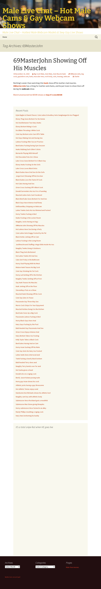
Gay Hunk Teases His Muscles (26, 282)
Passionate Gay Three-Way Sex (27, 301)
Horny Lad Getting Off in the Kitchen (29, 275)
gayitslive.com (23, 76)
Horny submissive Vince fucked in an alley (31, 408)
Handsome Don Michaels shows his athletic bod (33, 393)
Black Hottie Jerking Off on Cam (27, 237)
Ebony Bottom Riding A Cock (26, 126)
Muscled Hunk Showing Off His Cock (29, 294)
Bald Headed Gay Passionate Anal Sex (29, 328)
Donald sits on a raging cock (26, 374)
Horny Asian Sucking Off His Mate (28, 347)
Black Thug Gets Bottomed (25, 252)
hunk (31, 76)
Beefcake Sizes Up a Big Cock (27, 313)
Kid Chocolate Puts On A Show (27, 157)
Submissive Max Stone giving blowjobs (30, 404)
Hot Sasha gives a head (24, 370)
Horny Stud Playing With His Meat (28, 263)
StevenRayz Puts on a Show (26, 290)
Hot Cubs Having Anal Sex (25, 184)
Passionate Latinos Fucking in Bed (28, 317)
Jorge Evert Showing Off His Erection (29, 176)
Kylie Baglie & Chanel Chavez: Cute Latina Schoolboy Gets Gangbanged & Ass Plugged (47, 115)
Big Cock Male (39, 74)
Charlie (76, 76)
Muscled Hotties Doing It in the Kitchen (30, 309)
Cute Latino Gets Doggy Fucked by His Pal (31, 233)
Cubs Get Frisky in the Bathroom (27, 260)
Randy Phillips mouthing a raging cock (29, 412)
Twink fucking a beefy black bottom (29, 359)
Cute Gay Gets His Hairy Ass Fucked (29, 351)
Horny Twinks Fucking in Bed (26, 214)
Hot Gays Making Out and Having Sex (29, 138)
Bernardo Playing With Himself (27, 153)
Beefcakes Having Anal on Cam (27, 343)
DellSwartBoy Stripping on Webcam (29, 206)
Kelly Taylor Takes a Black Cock (27, 340)
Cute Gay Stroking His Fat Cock (27, 271)
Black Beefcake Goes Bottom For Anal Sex (31, 199)
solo (54, 76)
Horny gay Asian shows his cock (27, 381)
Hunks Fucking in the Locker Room (28, 218)
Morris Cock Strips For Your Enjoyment (30, 305)
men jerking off (16, 577)
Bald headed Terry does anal (26, 362)
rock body (48, 76)
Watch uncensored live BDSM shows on (37, 95)
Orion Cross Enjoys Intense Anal (27, 332)
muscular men (39, 76)
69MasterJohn (75, 74)
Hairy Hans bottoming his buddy (27, 416)
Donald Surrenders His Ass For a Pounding (31, 191)
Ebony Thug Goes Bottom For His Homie (30, 119)
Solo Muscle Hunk (59, 74)
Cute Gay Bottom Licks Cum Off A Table (30, 134)
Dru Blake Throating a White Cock (28, 130)
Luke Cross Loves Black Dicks (26, 168)
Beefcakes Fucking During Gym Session (30, 145)
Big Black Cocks (8, 577)
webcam (67, 76)
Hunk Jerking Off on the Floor (26, 286)
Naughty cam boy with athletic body (29, 397)
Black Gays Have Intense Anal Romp (29, 203)
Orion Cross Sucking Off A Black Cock (29, 187)
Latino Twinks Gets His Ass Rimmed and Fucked (33, 210)
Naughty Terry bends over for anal (28, 366)
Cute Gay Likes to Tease (24, 298)
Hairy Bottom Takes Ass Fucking (27, 336)
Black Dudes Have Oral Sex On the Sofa (30, 172)
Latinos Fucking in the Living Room (28, 241)
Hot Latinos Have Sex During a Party (29, 229)
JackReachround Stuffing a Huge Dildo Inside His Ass (35, 244)
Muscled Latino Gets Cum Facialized (29, 195)
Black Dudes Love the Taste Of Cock (29, 180)
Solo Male (48, 74)
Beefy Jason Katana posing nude (28, 378)
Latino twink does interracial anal (28, 355)
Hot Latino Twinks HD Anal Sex (26, 256)
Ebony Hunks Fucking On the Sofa (28, 164)
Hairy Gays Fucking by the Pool (27, 324)
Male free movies (72, 567)
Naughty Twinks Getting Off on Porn (29, 279)
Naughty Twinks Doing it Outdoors (28, 248)
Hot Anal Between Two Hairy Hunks (28, 123)
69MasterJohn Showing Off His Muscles (30, 225)
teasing (60, 76)
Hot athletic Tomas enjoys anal (27, 389)
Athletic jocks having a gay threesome (30, 385)
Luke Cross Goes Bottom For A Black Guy (31, 161)
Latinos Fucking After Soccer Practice (29, 142)
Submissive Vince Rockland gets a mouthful (32, 400)
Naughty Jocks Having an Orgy (27, 222)
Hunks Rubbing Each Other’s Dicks (28, 149)
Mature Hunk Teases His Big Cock (28, 267)
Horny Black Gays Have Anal (26, 320)
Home (4, 37)
